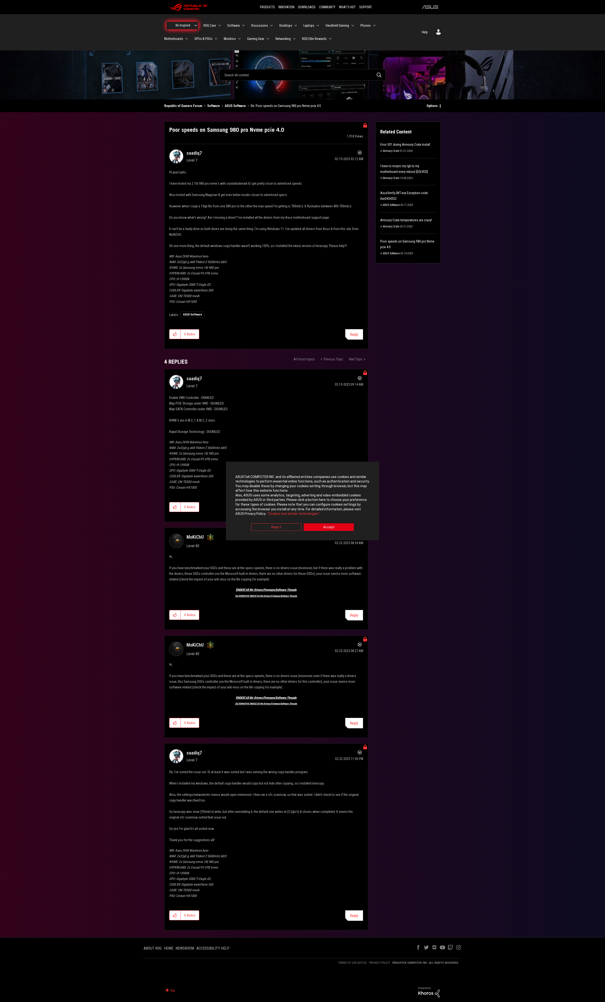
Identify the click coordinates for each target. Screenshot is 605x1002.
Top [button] (172, 990)
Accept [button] (328, 527)
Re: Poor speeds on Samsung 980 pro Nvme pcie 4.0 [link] (286, 106)
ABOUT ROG (153, 948)
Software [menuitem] (233, 25)
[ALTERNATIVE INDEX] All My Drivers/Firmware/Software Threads (266, 596)
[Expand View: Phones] (374, 25)
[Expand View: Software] (243, 25)
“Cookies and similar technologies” (293, 514)
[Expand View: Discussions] (271, 25)
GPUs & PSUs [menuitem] (203, 39)
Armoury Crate (391, 151)
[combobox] (302, 75)
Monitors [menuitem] (230, 39)
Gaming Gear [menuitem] (255, 39)
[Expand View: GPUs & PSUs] (216, 38)
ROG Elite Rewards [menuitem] (314, 39)
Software (213, 106)
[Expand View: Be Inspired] (195, 25)
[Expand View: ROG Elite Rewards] (330, 38)
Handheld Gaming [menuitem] (337, 25)
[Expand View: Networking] (294, 38)
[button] (175, 334)
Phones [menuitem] (365, 25)
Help (425, 32)
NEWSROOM (185, 948)
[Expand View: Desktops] (295, 25)
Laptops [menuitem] (308, 25)
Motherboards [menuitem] (173, 39)
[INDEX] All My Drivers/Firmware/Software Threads (266, 590)
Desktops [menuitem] (285, 25)
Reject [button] (276, 527)
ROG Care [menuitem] (209, 25)
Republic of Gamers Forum (183, 106)
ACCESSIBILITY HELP (212, 948)
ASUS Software (235, 106)
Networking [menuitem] (283, 39)
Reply (354, 334)
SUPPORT (365, 7)
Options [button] (432, 106)
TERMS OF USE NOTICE (352, 962)
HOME (168, 948)
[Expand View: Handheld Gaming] (352, 25)
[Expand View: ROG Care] (219, 25)
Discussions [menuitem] (259, 25)
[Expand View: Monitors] (239, 38)
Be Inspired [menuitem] (183, 25)
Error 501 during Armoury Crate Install (405, 144)
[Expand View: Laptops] (317, 25)
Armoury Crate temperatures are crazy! (406, 220)
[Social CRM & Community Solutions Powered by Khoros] (429, 992)
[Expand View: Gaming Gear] (267, 38)
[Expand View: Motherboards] (186, 38)
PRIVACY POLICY (379, 962)
